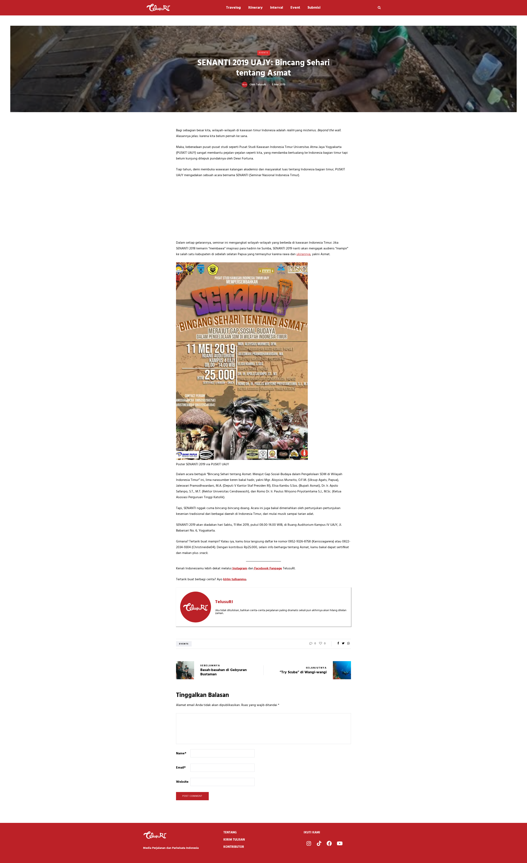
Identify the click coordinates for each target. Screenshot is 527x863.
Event (295, 8)
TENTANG (230, 832)
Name (181, 753)
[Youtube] (340, 843)
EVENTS (263, 52)
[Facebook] (329, 843)
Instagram (239, 568)
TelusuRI (261, 84)
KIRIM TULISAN (234, 839)
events (184, 644)
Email (181, 767)
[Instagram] (309, 843)
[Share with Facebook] (338, 644)
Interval (276, 8)
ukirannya (303, 254)
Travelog (233, 8)
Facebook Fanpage (267, 568)
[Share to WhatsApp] (348, 644)
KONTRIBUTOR (233, 846)
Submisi (314, 8)
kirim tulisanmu (234, 579)
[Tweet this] (343, 644)
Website (182, 782)
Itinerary (255, 8)
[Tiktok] (319, 843)
